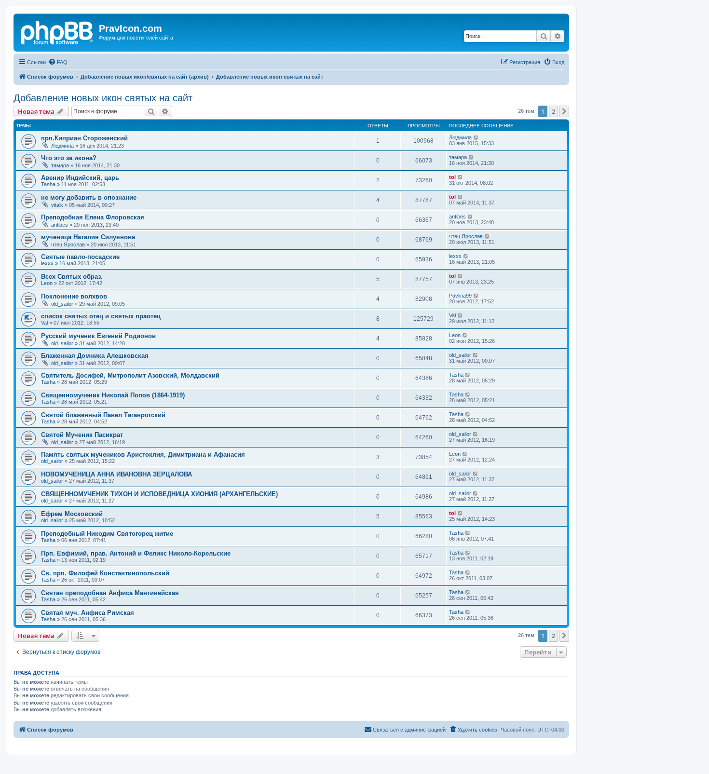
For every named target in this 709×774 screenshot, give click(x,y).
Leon (47, 283)
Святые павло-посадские (80, 256)
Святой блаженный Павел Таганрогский (103, 415)
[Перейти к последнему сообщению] (476, 137)
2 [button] (553, 111)
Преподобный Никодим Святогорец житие (107, 533)
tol (452, 177)
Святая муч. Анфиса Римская (87, 612)
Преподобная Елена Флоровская (92, 217)
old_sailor (62, 304)
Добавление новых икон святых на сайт (103, 98)
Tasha (48, 184)
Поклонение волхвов (74, 296)
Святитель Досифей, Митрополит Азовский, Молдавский (130, 375)
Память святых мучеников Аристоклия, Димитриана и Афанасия (143, 454)
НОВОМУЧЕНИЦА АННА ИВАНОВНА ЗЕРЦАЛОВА (116, 474)
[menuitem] (58, 62)
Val (44, 323)
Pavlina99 (460, 296)
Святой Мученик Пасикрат (82, 434)
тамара (60, 165)
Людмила (62, 146)
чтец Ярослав (68, 244)
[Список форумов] (57, 31)
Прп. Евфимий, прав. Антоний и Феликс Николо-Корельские (136, 553)
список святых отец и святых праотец (101, 316)
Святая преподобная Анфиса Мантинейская (110, 593)
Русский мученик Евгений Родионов (98, 335)
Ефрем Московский (72, 513)
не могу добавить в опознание (88, 197)
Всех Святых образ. (72, 276)
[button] (564, 111)
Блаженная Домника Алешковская (95, 355)
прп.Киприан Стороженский (84, 138)
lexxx (47, 263)
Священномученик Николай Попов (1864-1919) (113, 395)
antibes (59, 225)
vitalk (57, 205)
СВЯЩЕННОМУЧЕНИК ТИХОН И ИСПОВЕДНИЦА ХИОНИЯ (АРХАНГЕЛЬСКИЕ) (159, 494)
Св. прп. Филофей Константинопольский (105, 573)
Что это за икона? (68, 158)
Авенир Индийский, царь (80, 177)
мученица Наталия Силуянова (88, 237)
